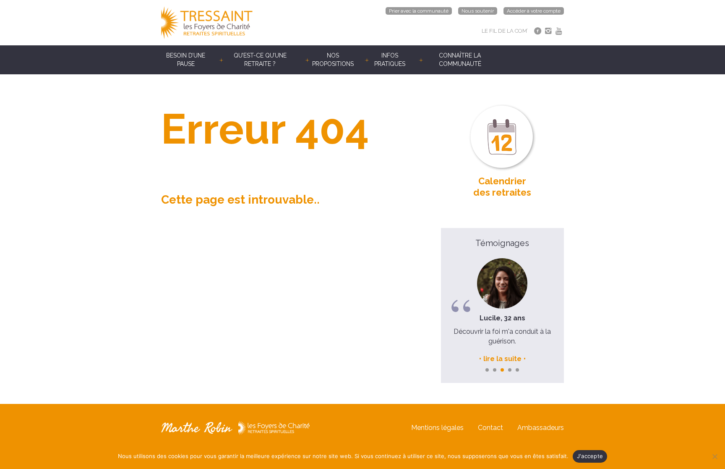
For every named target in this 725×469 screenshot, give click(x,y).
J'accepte (590, 456)
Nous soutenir (478, 11)
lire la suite (502, 359)
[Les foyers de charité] (261, 22)
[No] (714, 456)
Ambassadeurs (540, 428)
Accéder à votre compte (534, 11)
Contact (490, 428)
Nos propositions (333, 59)
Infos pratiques (389, 59)
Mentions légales (437, 428)
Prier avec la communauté (419, 11)
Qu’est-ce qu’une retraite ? (260, 59)
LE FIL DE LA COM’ (505, 31)
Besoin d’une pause (185, 59)
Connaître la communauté (460, 59)
